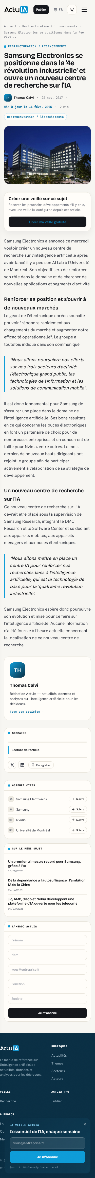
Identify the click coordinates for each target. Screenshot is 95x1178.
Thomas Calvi (24, 685)
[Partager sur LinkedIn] (22, 765)
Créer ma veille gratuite (47, 222)
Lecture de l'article (26, 750)
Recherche (8, 1101)
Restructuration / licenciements (49, 26)
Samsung (20, 809)
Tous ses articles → (27, 711)
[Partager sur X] (12, 765)
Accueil (10, 26)
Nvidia (17, 820)
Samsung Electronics (28, 799)
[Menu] (84, 9)
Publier (41, 9)
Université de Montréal (29, 830)
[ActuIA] (16, 10)
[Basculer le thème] (72, 9)
